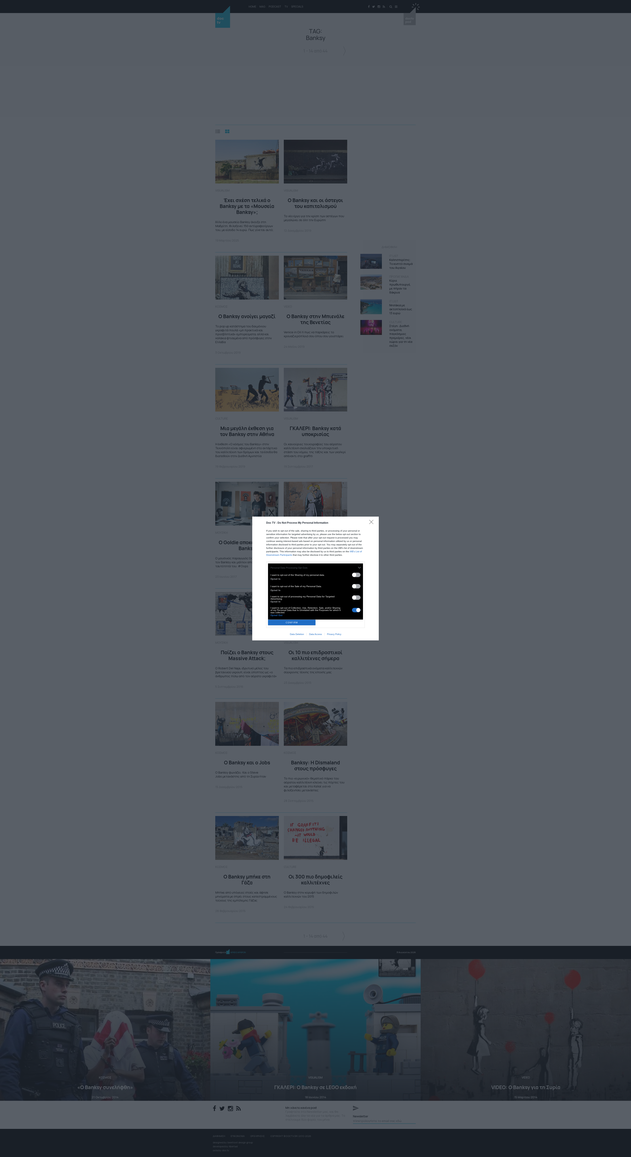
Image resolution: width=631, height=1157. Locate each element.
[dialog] (315, 578)
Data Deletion (297, 634)
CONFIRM (292, 622)
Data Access (315, 634)
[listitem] (315, 567)
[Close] (372, 523)
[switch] (356, 575)
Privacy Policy (334, 634)
